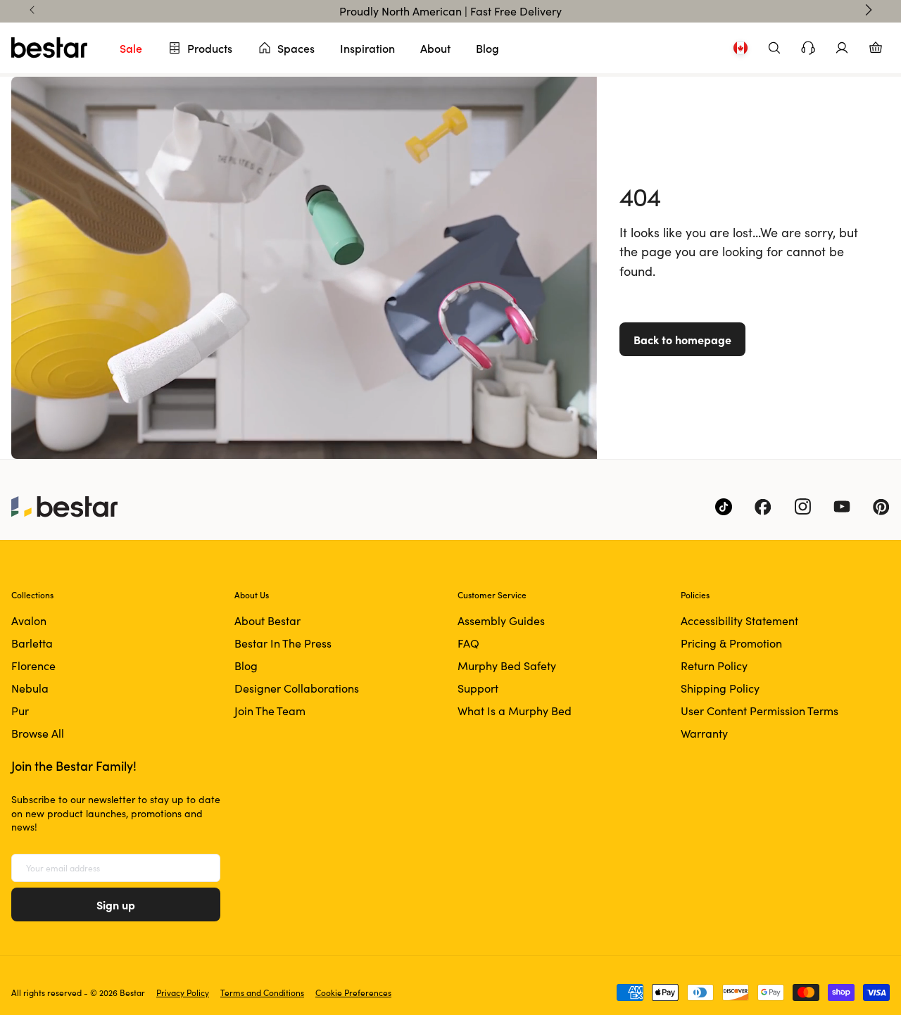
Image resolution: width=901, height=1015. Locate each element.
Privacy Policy (182, 992)
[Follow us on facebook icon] (763, 506)
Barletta (32, 643)
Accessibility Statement (739, 620)
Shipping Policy (720, 688)
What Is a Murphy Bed (515, 710)
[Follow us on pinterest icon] (881, 506)
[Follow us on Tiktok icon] (723, 506)
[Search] (774, 48)
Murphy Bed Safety (507, 665)
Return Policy (714, 665)
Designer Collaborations (296, 688)
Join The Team (269, 710)
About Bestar (267, 620)
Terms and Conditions (262, 992)
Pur (20, 710)
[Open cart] (876, 48)
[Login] (842, 48)
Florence (33, 665)
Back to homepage (682, 339)
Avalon (28, 620)
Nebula (30, 688)
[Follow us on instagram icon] (802, 506)
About (435, 48)
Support (478, 688)
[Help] (808, 48)
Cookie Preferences (353, 992)
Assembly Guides (501, 620)
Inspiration (367, 48)
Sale (131, 48)
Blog (487, 48)
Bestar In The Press (283, 643)
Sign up (115, 904)
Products (209, 48)
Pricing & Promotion (731, 643)
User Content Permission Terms (759, 710)
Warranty (704, 733)
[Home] (49, 47)
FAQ (468, 643)
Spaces (296, 48)
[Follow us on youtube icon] (841, 506)
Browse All (37, 733)
